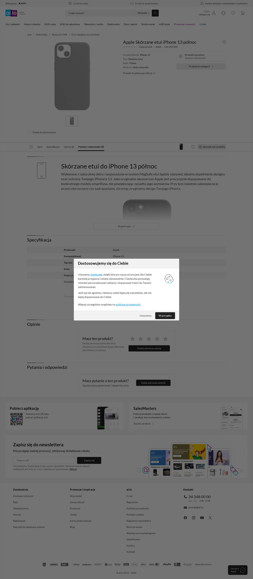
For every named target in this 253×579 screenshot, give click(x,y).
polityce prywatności (128, 304)
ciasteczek (96, 274)
